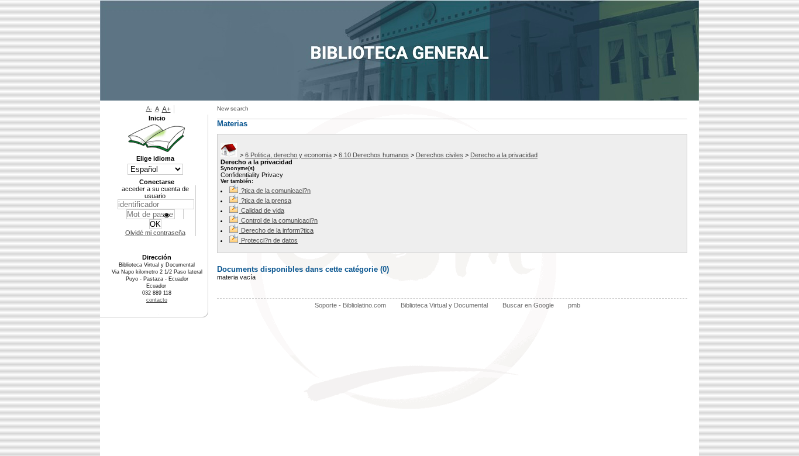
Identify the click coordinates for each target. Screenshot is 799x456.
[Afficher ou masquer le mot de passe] (166, 215)
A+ (166, 109)
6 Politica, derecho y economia (288, 154)
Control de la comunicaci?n (279, 220)
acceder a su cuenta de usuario (155, 192)
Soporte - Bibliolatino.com (350, 305)
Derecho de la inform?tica (277, 230)
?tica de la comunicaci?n (276, 190)
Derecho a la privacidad (504, 154)
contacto (156, 300)
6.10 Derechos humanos (374, 154)
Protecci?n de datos (269, 240)
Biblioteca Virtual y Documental (444, 305)
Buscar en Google (528, 305)
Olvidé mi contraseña (155, 232)
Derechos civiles (439, 154)
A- (149, 108)
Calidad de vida (262, 210)
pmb (574, 305)
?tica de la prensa (266, 200)
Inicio (157, 118)
